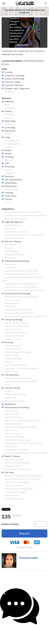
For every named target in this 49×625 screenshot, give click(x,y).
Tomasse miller (28, 558)
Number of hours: (10, 524)
